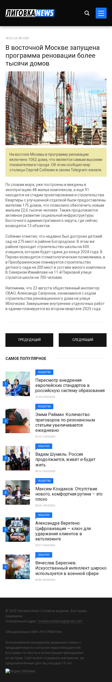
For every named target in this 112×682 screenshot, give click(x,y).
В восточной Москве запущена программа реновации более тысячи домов (52, 55)
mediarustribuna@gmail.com (60, 621)
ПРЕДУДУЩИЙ (29, 337)
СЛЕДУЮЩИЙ (83, 337)
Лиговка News (30, 13)
